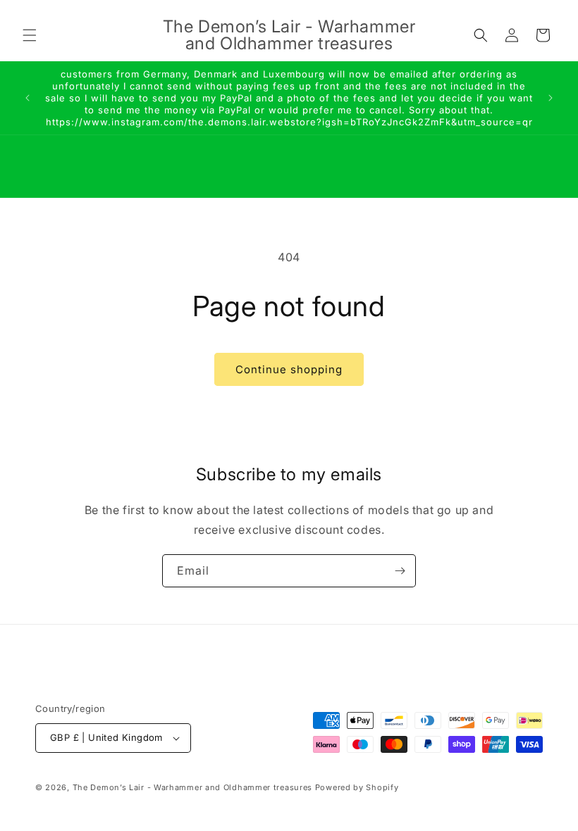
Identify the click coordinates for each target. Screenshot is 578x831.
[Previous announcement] (27, 97)
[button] (29, 35)
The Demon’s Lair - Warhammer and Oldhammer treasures (192, 787)
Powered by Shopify (357, 787)
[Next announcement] (550, 97)
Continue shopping (289, 369)
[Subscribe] (399, 570)
